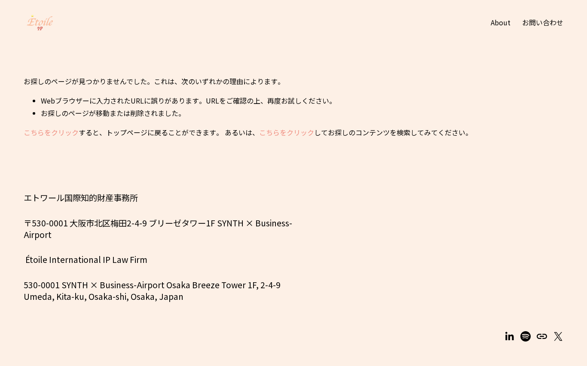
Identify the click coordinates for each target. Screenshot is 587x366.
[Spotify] (525, 336)
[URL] (542, 336)
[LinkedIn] (509, 336)
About (501, 22)
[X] (558, 336)
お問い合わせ (542, 22)
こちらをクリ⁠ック (51, 132)
